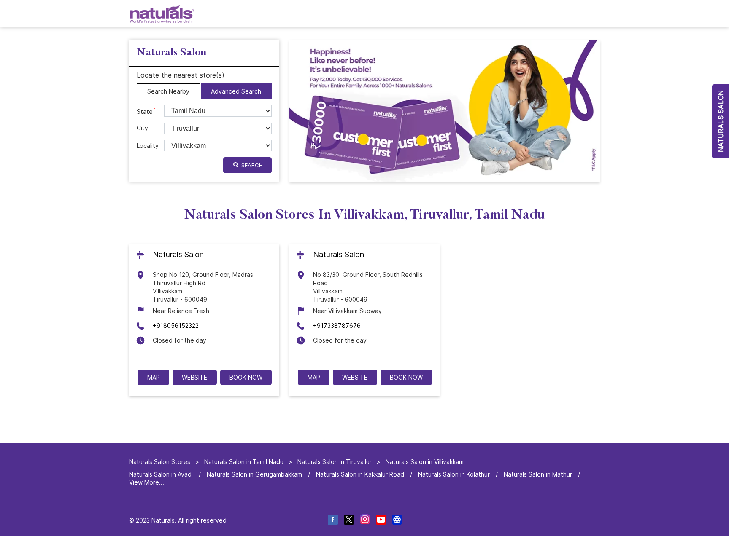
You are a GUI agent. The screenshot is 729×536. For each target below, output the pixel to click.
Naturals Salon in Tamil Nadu (244, 461)
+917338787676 (337, 325)
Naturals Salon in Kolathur (454, 474)
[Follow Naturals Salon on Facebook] (332, 521)
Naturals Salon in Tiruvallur (334, 461)
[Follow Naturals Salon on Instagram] (364, 521)
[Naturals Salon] (162, 13)
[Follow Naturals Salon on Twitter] (348, 521)
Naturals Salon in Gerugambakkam (254, 474)
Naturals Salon (178, 254)
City (142, 127)
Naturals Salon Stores (160, 461)
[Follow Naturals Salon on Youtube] (381, 521)
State (146, 111)
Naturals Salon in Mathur (538, 474)
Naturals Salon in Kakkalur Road (360, 474)
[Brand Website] (397, 521)
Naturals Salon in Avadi (161, 474)
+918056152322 (176, 325)
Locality (148, 145)
